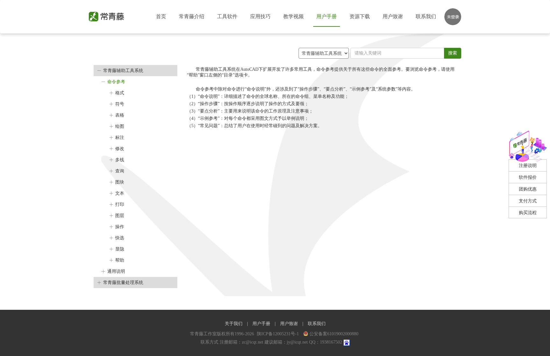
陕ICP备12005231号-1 (278, 333)
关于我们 (234, 323)
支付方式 (528, 201)
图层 (119, 215)
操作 (119, 226)
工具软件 (227, 16)
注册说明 (528, 165)
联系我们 (426, 16)
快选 (119, 238)
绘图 (119, 126)
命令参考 (116, 81)
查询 (119, 171)
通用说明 (116, 271)
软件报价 (528, 177)
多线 (119, 159)
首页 (161, 16)
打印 (119, 204)
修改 (119, 148)
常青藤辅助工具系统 (123, 70)
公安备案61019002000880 (333, 333)
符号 (119, 104)
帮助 (119, 260)
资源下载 (359, 16)
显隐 (119, 249)
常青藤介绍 (191, 16)
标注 (119, 137)
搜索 (452, 53)
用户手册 (326, 16)
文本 (119, 193)
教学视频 (293, 16)
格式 (119, 93)
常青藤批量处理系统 (123, 282)
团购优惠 (528, 189)
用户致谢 (393, 16)
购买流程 (528, 212)
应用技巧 (260, 16)
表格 (119, 115)
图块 (119, 182)
